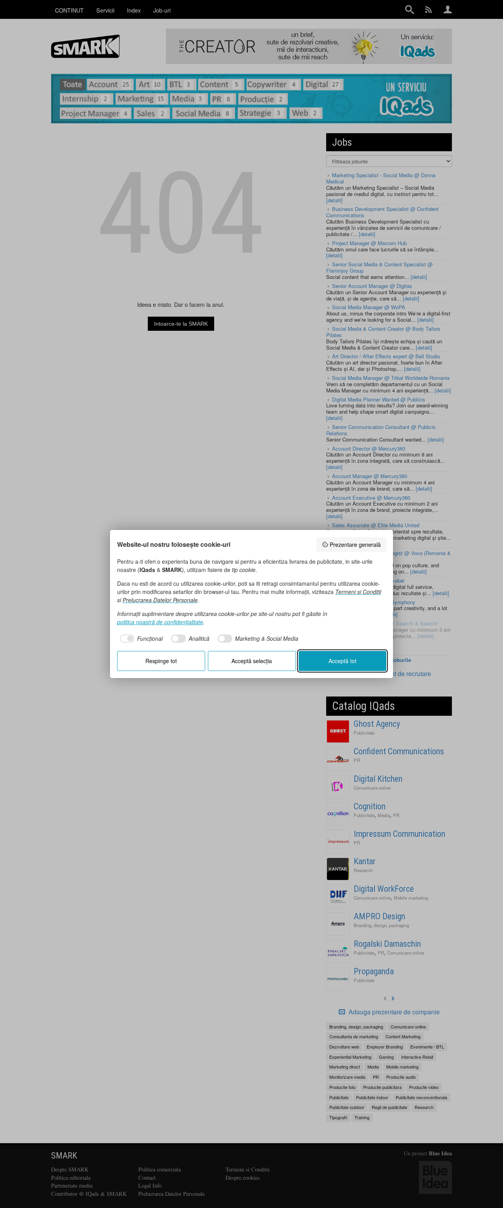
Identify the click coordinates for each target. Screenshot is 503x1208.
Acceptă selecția (251, 661)
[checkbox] (140, 638)
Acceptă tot (342, 661)
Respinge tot (161, 661)
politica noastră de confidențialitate (160, 622)
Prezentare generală (355, 544)
